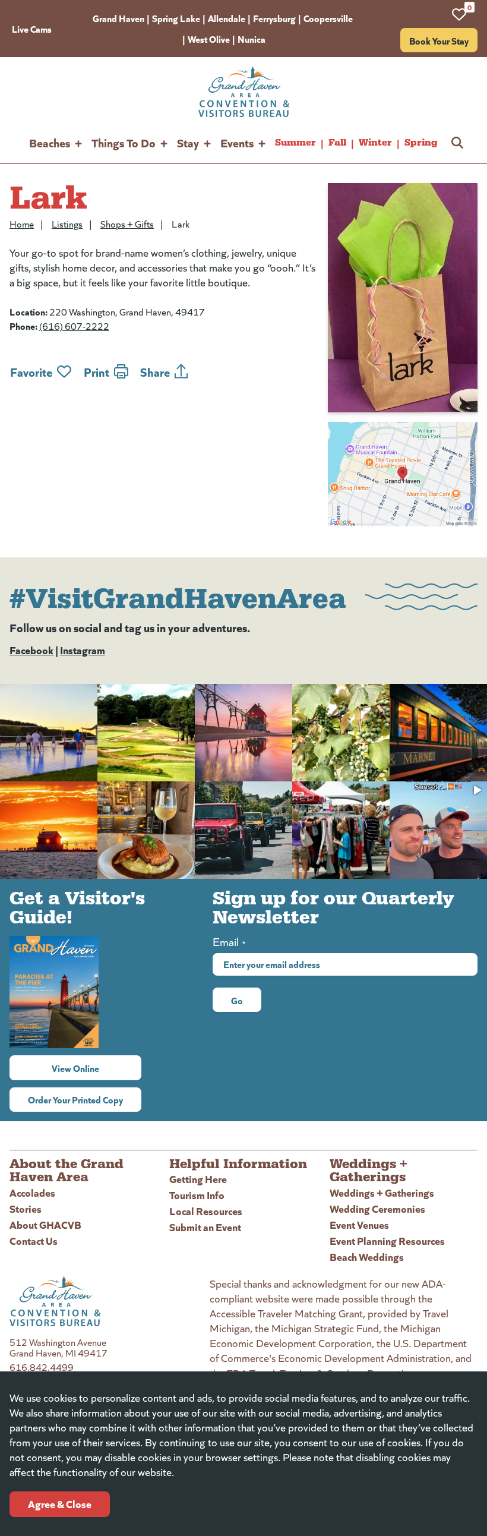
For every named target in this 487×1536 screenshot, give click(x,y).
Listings (67, 223)
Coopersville (328, 17)
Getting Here (198, 1178)
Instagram (82, 649)
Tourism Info (196, 1194)
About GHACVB (45, 1224)
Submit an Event (205, 1226)
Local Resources (205, 1210)
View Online (96, 1067)
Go (237, 1000)
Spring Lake (176, 17)
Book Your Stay (439, 40)
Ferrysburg (274, 17)
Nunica (251, 38)
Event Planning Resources (387, 1240)
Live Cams (32, 28)
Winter (375, 142)
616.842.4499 (42, 1367)
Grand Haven (118, 17)
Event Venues (359, 1224)
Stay (188, 142)
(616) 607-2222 (74, 326)
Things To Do (123, 142)
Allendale (226, 17)
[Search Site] (457, 143)
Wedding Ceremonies (377, 1208)
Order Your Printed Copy (75, 1099)
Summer (295, 142)
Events (237, 142)
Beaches (49, 142)
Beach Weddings (367, 1256)
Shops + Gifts (127, 223)
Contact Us (34, 1240)
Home (22, 223)
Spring (420, 142)
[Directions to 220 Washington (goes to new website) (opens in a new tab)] (402, 474)
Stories (26, 1208)
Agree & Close (59, 1503)
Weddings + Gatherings (382, 1192)
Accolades (32, 1192)
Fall (337, 142)
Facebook (31, 649)
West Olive (209, 38)
